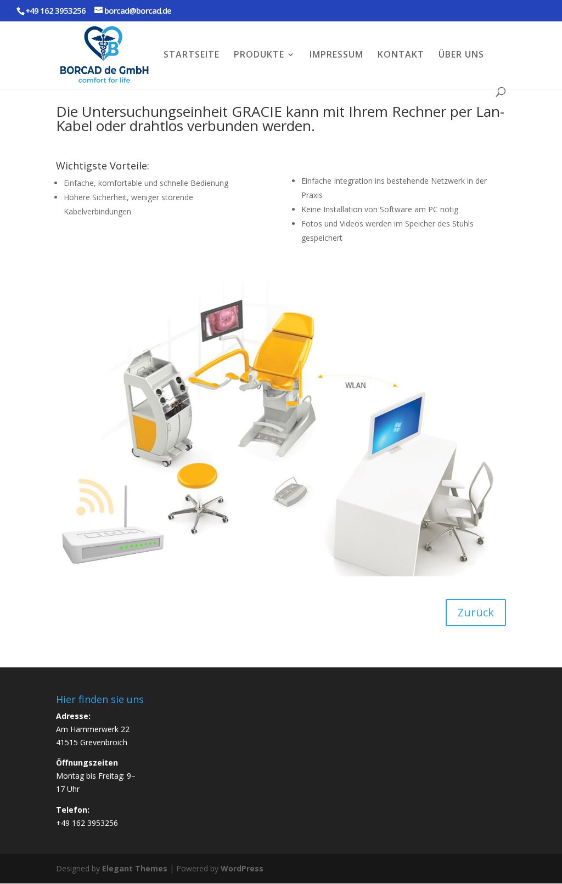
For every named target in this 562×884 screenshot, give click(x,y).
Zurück (476, 612)
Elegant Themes (134, 868)
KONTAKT (401, 55)
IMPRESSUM (336, 55)
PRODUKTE (259, 55)
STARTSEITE (192, 55)
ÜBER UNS (461, 55)
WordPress (242, 868)
